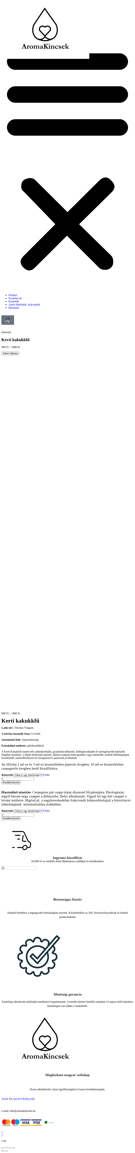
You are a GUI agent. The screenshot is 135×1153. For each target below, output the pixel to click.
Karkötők (13, 301)
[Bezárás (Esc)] (2, 1147)
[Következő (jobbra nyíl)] (6, 1150)
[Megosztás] (6, 1147)
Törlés (46, 774)
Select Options (10, 353)
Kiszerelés (7, 774)
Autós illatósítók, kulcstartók (24, 304)
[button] (67, 158)
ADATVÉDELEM (23, 1098)
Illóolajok (13, 307)
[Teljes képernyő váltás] (9, 1147)
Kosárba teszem (11, 782)
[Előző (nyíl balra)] (2, 1150)
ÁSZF (5, 1098)
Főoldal (12, 295)
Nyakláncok (15, 298)
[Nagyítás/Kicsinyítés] (13, 1147)
